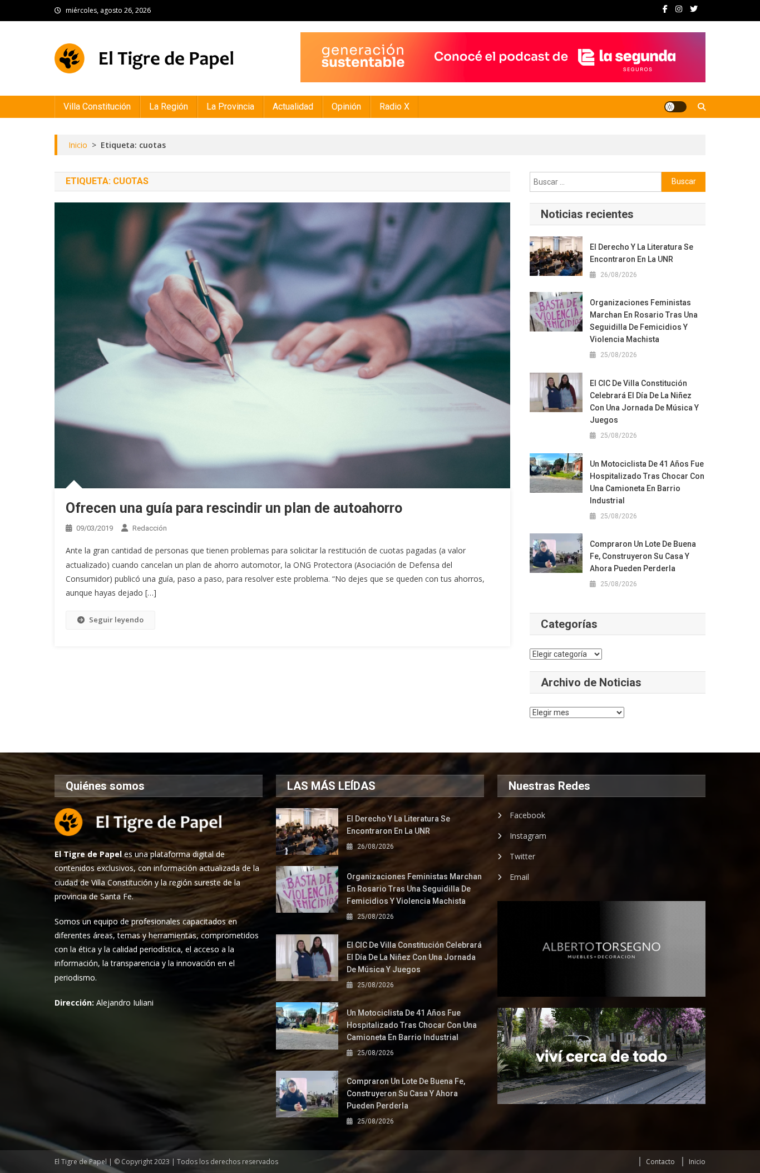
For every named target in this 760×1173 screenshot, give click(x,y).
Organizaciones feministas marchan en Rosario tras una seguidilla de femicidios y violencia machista (644, 321)
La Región (168, 106)
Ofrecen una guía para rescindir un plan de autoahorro (234, 508)
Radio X (394, 106)
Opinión (346, 106)
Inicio (697, 1161)
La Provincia (230, 106)
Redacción (149, 528)
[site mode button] (675, 106)
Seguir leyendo (116, 620)
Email (519, 877)
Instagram (528, 835)
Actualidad (293, 106)
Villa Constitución (97, 106)
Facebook (527, 815)
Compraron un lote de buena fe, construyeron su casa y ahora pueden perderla (643, 556)
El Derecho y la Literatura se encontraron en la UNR (641, 253)
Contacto (660, 1161)
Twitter (522, 856)
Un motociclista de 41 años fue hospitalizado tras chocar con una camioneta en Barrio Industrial (647, 482)
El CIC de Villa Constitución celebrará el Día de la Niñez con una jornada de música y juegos (644, 401)
